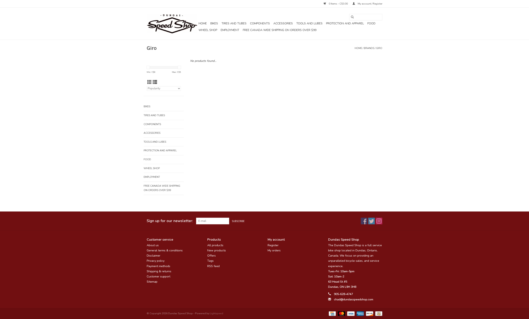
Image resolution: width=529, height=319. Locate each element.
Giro (379, 48)
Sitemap (152, 282)
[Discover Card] (369, 313)
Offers (211, 256)
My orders (274, 250)
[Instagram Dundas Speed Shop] (379, 221)
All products (215, 245)
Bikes (214, 23)
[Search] (352, 17)
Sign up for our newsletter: (170, 221)
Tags (210, 261)
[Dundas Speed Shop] (172, 23)
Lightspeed (216, 313)
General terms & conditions (165, 250)
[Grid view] (149, 82)
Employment (230, 30)
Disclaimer (153, 256)
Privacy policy (155, 261)
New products (216, 250)
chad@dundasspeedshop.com (353, 299)
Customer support (158, 276)
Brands (369, 48)
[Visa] (350, 313)
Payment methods (158, 266)
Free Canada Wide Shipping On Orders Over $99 (279, 30)
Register (273, 245)
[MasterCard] (341, 313)
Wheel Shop (208, 30)
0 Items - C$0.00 (338, 3)
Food (371, 23)
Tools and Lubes (309, 23)
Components (260, 23)
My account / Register (369, 3)
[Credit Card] (331, 313)
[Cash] (378, 313)
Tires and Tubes (234, 23)
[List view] (155, 82)
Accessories (283, 23)
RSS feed (213, 266)
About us (153, 245)
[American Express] (360, 313)
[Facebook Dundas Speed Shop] (364, 221)
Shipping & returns (159, 271)
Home (203, 23)
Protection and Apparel (345, 23)
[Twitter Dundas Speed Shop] (371, 221)
